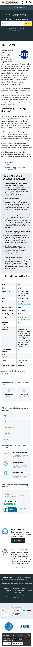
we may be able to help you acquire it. (18, 128)
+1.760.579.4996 (19, 590)
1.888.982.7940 (9, 396)
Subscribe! (17, 540)
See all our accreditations (18, 567)
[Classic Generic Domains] (14, 7)
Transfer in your (24, 304)
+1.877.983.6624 (6, 590)
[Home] (9, 7)
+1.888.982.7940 (16, 592)
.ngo (5, 415)
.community (8, 427)
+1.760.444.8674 (24, 396)
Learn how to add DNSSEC (24, 318)
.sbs (5, 421)
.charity (6, 433)
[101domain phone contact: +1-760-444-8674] (22, 3)
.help (5, 439)
